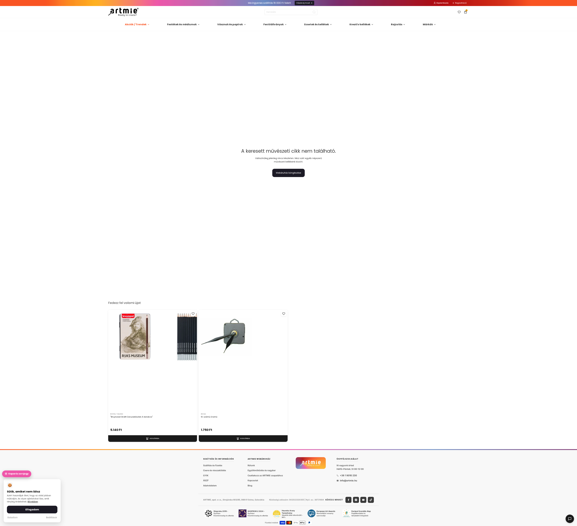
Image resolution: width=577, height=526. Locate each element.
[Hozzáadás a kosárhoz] (152, 438)
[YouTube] (363, 500)
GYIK (205, 475)
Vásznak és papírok (230, 24)
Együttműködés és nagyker (262, 470)
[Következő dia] (191, 360)
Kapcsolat (253, 480)
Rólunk (251, 465)
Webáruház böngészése (288, 172)
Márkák (428, 24)
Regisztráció (461, 3)
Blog (250, 485)
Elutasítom (13, 517)
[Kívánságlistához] (193, 313)
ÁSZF (206, 480)
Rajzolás (396, 24)
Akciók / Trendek (136, 24)
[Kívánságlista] (459, 12)
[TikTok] (371, 500)
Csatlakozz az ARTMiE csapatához (265, 475)
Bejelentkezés (443, 3)
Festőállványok (273, 24)
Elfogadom (32, 509)
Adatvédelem (210, 485)
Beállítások (51, 517)
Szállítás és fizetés (212, 465)
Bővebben (33, 501)
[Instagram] (356, 500)
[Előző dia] (113, 360)
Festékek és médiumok (182, 24)
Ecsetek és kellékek (316, 24)
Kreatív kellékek (360, 24)
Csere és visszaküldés (214, 470)
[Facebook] (348, 500)
